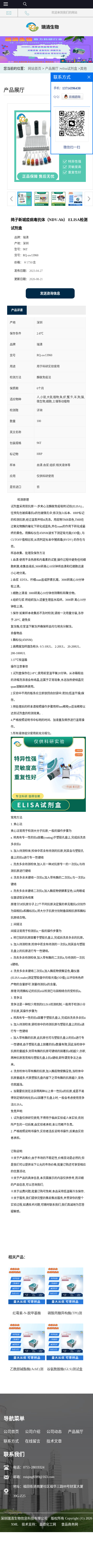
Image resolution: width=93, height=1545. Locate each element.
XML (14, 1524)
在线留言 (32, 1441)
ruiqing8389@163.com (38, 1477)
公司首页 (11, 1432)
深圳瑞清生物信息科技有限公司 (24, 1518)
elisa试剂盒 (69, 68)
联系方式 (11, 1441)
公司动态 (54, 1432)
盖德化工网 (47, 1524)
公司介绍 (32, 1432)
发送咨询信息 (50, 293)
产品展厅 (51, 68)
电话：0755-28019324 (28, 1467)
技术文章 (54, 1441)
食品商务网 (69, 1524)
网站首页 (34, 68)
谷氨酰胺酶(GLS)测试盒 (65, 1369)
